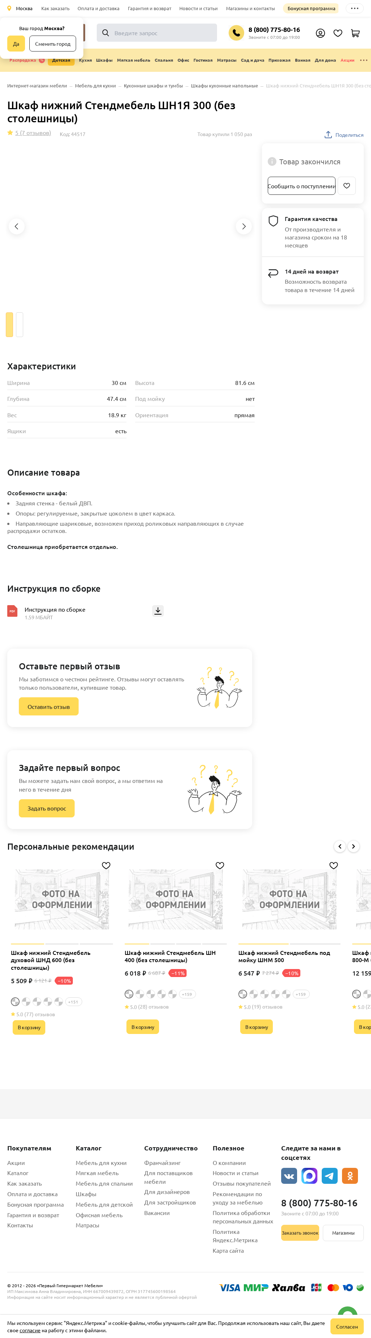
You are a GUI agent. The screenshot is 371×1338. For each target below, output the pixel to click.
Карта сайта (228, 1250)
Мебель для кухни (101, 1162)
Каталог (18, 1172)
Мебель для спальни (104, 1183)
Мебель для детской (104, 1204)
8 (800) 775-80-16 (274, 29)
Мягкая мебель (97, 1172)
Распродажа (22, 60)
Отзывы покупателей (242, 1183)
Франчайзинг (162, 1162)
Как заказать (55, 8)
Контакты (20, 1224)
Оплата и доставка (99, 8)
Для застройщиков (170, 1202)
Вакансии (157, 1212)
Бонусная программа (311, 8)
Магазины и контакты (250, 8)
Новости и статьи (198, 8)
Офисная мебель (99, 1214)
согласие (30, 1330)
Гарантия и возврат (149, 8)
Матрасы (87, 1224)
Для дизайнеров (167, 1191)
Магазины (343, 1233)
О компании (229, 1162)
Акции (347, 60)
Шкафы (86, 1193)
